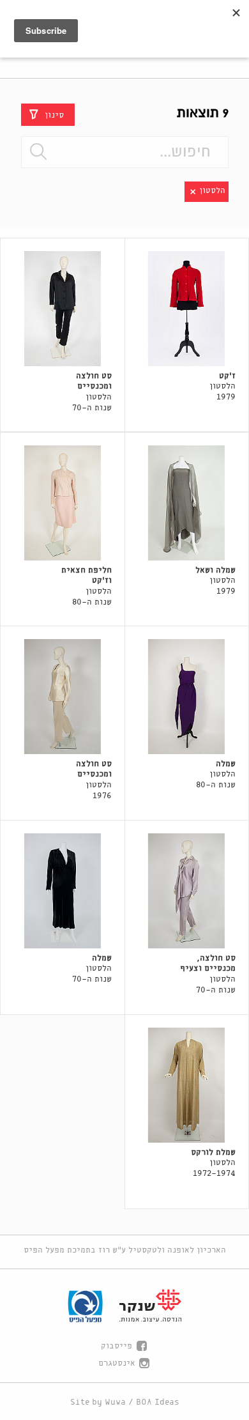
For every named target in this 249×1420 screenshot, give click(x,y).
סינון (54, 115)
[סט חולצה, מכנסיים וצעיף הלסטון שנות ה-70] (187, 890)
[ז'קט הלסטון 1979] (187, 308)
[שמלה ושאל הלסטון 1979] (187, 502)
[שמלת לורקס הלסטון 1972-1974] (187, 1085)
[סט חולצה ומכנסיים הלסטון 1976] (62, 696)
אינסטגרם (116, 1363)
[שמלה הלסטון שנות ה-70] (62, 890)
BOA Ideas (157, 1402)
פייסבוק (116, 1346)
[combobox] (125, 152)
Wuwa (115, 1402)
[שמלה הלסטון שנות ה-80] (187, 696)
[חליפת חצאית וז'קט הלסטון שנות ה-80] (62, 502)
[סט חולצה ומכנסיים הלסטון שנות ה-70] (62, 308)
